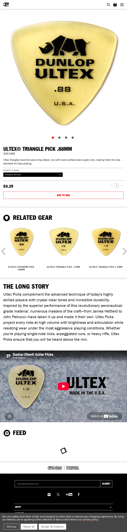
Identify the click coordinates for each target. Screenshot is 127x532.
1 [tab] (53, 138)
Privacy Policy (90, 519)
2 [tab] (60, 138)
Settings (11, 526)
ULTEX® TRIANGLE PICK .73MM (63, 267)
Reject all (29, 526)
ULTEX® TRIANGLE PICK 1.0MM (106, 267)
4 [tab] (73, 138)
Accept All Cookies (52, 526)
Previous (2, 251)
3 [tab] (66, 138)
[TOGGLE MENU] (122, 4)
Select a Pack (11, 170)
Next (124, 251)
